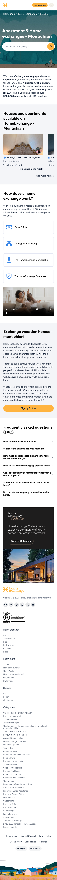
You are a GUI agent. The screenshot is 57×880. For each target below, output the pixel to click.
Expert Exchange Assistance (15, 791)
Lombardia (31, 14)
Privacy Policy (45, 836)
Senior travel (8, 817)
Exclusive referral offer (13, 716)
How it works (9, 797)
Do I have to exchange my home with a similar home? (26, 493)
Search (50, 46)
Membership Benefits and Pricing (18, 784)
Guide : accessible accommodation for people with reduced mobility (25, 727)
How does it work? (11, 668)
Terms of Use (11, 836)
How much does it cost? (13, 674)
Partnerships (8, 811)
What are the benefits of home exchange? (24, 448)
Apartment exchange (12, 821)
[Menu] (51, 5)
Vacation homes (10, 764)
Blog (5, 642)
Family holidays (10, 814)
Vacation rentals (10, 719)
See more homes (45, 176)
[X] (27, 604)
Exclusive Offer (9, 804)
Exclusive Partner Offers (13, 794)
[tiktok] (16, 604)
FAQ (5, 694)
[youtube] (33, 604)
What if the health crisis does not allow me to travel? (26, 483)
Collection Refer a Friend (14, 778)
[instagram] (11, 604)
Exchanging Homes (11, 771)
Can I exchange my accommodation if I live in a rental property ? (27, 474)
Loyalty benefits (10, 827)
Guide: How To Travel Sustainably (17, 713)
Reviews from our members (15, 735)
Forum (6, 697)
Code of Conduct (28, 836)
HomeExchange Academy (14, 741)
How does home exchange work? (20, 441)
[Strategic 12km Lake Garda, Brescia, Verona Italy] (23, 152)
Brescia (44, 14)
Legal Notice (30, 842)
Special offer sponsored (13, 788)
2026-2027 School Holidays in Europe (19, 824)
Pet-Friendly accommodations (16, 755)
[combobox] (28, 46)
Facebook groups (11, 745)
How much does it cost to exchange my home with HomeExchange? (26, 457)
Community (8, 648)
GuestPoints (8, 671)
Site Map (43, 842)
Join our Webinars (11, 723)
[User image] (38, 150)
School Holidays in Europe (14, 731)
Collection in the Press (13, 774)
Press (5, 652)
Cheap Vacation (10, 751)
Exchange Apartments (13, 761)
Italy (20, 14)
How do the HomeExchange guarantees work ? (27, 465)
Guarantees (8, 678)
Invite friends (9, 681)
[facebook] (5, 604)
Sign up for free (40, 5)
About (6, 635)
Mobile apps (8, 645)
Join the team (9, 639)
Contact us (8, 700)
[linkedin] (22, 604)
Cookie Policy (16, 842)
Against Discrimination (13, 738)
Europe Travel (9, 758)
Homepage (9, 14)
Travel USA (8, 748)
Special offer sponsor (12, 768)
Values (6, 664)
